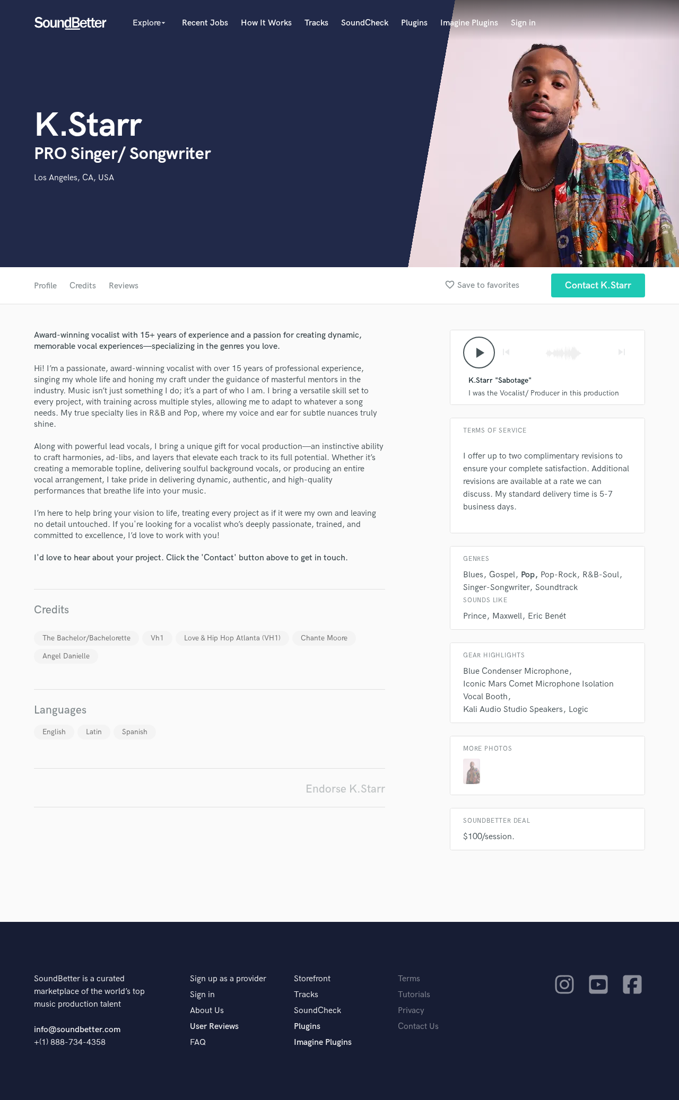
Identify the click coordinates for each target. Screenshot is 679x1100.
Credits (82, 286)
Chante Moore (324, 638)
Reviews (123, 286)
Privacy (411, 1011)
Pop (528, 575)
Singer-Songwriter (496, 588)
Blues (473, 575)
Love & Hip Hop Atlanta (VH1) (232, 638)
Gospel (502, 575)
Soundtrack (556, 588)
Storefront (312, 979)
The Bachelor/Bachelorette (86, 638)
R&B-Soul (600, 575)
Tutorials (414, 995)
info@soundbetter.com (77, 1030)
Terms (409, 979)
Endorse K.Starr (345, 789)
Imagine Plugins (469, 23)
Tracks (316, 23)
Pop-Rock (559, 575)
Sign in (523, 23)
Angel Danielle (66, 656)
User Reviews (214, 1027)
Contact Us (418, 1027)
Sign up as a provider (228, 979)
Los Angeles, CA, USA (74, 178)
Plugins (414, 23)
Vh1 (157, 638)
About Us (207, 1011)
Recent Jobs (205, 23)
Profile (45, 286)
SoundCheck (364, 23)
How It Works (266, 23)
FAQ (198, 1042)
